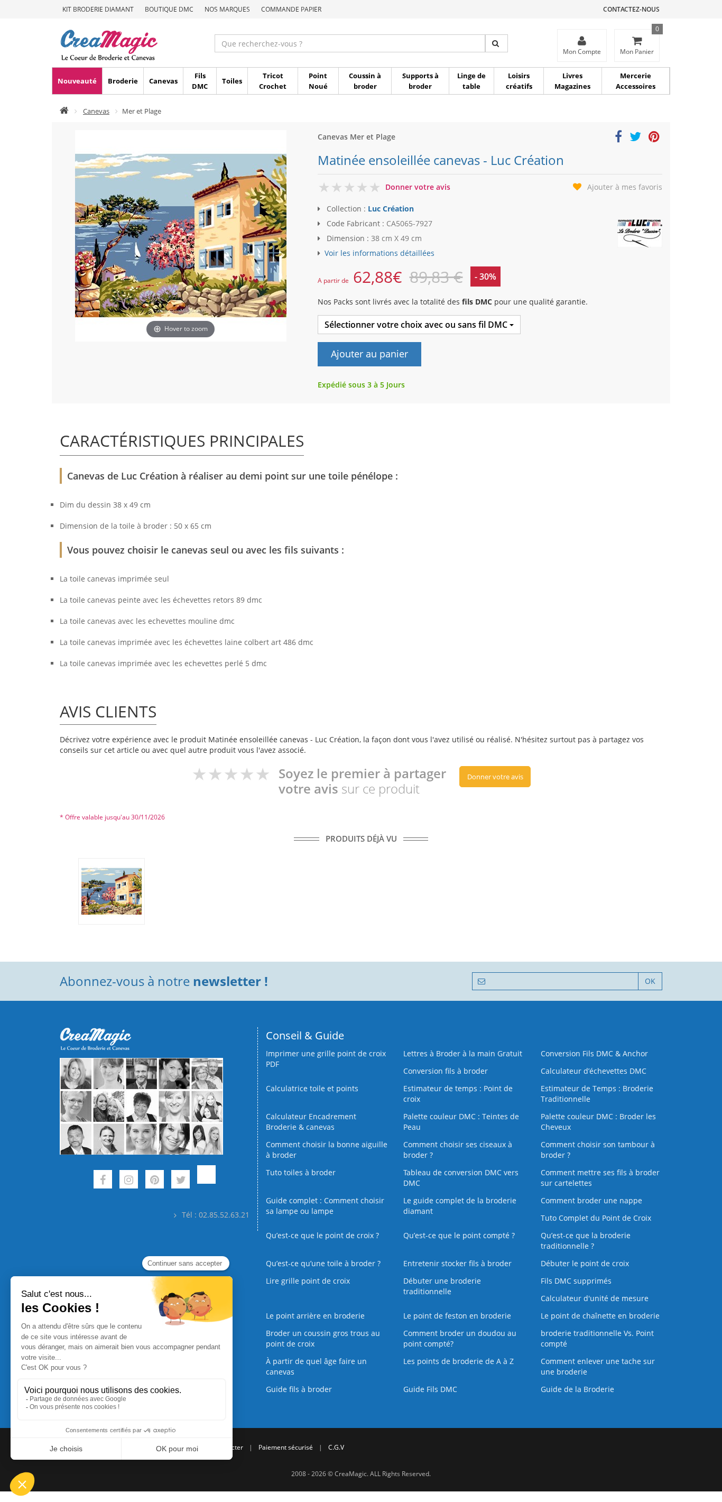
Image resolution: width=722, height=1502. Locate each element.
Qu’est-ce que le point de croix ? (322, 1235)
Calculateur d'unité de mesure (595, 1298)
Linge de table (471, 81)
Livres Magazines (572, 81)
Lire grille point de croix (308, 1281)
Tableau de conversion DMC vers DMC (461, 1177)
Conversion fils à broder (445, 1071)
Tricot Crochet (272, 81)
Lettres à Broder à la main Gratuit (462, 1053)
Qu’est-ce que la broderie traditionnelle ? (586, 1240)
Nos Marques (227, 9)
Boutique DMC (169, 9)
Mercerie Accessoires (635, 81)
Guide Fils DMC (430, 1389)
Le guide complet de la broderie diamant (459, 1205)
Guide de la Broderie (577, 1389)
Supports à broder (420, 81)
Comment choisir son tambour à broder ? (598, 1149)
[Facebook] (103, 1181)
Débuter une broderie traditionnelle (442, 1286)
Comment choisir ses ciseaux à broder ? (457, 1149)
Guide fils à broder (299, 1389)
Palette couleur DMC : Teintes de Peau (461, 1121)
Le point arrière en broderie (315, 1316)
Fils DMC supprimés (576, 1281)
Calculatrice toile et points (312, 1088)
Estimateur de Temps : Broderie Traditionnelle (597, 1093)
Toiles (232, 81)
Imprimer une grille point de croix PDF (326, 1058)
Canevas (163, 81)
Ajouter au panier (369, 353)
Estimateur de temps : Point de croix (458, 1093)
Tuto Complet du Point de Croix (596, 1218)
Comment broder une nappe (591, 1200)
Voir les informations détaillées (379, 253)
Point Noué (318, 81)
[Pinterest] (154, 1181)
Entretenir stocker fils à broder (457, 1263)
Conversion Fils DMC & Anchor (594, 1053)
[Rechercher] (496, 43)
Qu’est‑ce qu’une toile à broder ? (323, 1263)
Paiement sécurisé (285, 1447)
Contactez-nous (631, 9)
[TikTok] (206, 1181)
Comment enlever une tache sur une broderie (598, 1366)
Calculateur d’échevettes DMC (593, 1071)
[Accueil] (64, 111)
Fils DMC (200, 81)
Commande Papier (291, 9)
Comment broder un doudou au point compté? (459, 1338)
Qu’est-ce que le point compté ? (459, 1235)
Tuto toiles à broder (301, 1172)
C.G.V (336, 1447)
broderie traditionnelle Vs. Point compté (597, 1338)
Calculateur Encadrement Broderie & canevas (311, 1121)
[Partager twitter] (635, 138)
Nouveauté (77, 81)
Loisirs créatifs (519, 81)
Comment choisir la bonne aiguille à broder (326, 1149)
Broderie (123, 81)
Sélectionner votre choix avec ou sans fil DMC (417, 324)
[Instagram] (128, 1181)
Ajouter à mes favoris (624, 187)
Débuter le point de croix (585, 1263)
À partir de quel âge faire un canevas (316, 1366)
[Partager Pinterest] (654, 138)
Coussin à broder (365, 81)
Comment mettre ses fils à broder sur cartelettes (600, 1177)
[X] (180, 1181)
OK (650, 981)
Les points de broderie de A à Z (458, 1361)
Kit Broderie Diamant (98, 9)
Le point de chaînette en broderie (600, 1316)
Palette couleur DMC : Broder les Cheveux (598, 1121)
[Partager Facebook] (618, 138)
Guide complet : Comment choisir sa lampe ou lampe (325, 1205)
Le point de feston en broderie (457, 1316)
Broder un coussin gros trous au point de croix (323, 1338)
